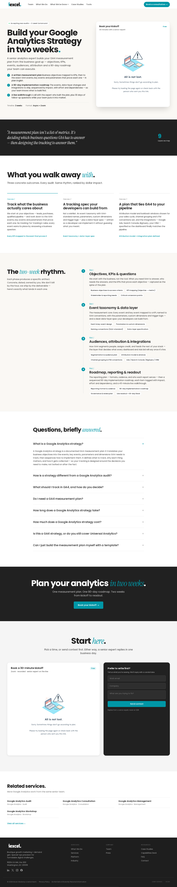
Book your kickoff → (88, 605)
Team (30, 4)
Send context (136, 704)
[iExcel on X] (13, 870)
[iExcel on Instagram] (17, 870)
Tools (89, 4)
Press (108, 853)
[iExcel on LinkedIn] (8, 870)
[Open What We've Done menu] (68, 4)
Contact (145, 860)
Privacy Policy (44, 882)
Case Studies (77, 4)
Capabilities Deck (149, 853)
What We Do (42, 4)
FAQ (143, 857)
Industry (74, 860)
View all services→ (16, 823)
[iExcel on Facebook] (21, 870)
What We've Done (58, 4)
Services (75, 853)
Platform (75, 857)
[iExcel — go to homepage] (15, 4)
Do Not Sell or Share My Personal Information (69, 882)
